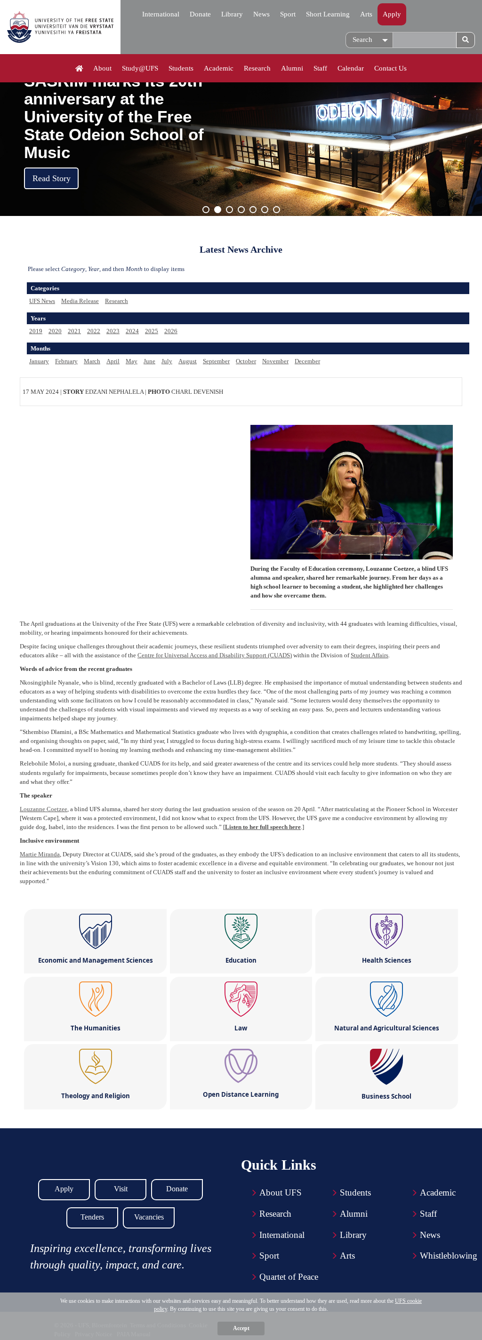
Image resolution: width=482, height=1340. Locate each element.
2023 (113, 331)
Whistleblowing (448, 1255)
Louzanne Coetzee (43, 809)
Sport (288, 14)
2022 (93, 331)
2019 (35, 331)
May (131, 361)
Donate (200, 14)
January (39, 361)
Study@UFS (140, 68)
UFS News (42, 300)
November (275, 361)
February (66, 361)
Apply (392, 14)
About (102, 68)
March (92, 361)
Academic (218, 68)
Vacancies (149, 1217)
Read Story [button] (51, 178)
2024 (132, 331)
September (216, 361)
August (187, 361)
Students (181, 68)
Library (232, 14)
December (307, 361)
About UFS (280, 1192)
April (113, 361)
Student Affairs (369, 655)
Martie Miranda (40, 854)
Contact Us (390, 68)
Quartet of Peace (288, 1277)
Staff (320, 68)
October (246, 361)
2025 (151, 331)
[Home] (79, 68)
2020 (55, 331)
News (261, 14)
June (149, 361)
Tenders (92, 1217)
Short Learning (328, 14)
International (160, 14)
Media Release (80, 300)
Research (257, 68)
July (166, 361)
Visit (121, 1189)
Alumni (292, 68)
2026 (170, 331)
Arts (366, 14)
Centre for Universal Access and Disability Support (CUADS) (214, 655)
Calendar (350, 68)
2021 (74, 331)
